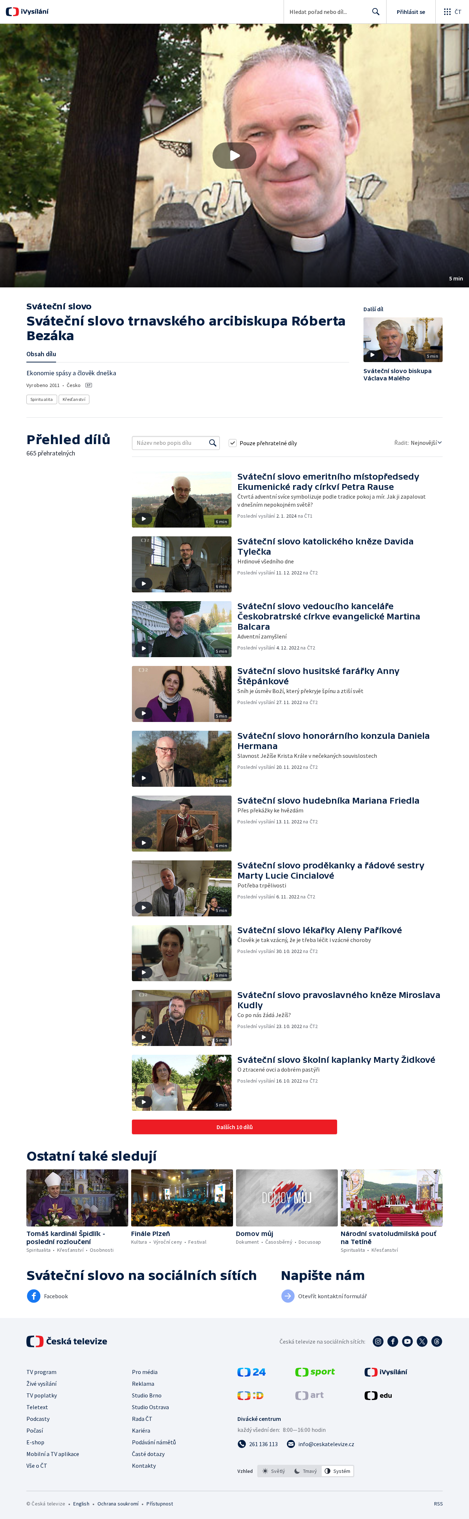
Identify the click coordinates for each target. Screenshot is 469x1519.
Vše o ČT (36, 1465)
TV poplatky (41, 1395)
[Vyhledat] (212, 443)
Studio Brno (147, 1395)
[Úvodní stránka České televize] (67, 1341)
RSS (438, 1503)
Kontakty (144, 1465)
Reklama (143, 1383)
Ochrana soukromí (118, 1503)
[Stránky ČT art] (309, 1397)
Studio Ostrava (150, 1407)
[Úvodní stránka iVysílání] (34, 11)
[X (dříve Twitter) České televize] (422, 1341)
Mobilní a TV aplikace (52, 1453)
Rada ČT (142, 1418)
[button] (234, 155)
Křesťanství (74, 399)
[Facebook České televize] (393, 1341)
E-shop (35, 1442)
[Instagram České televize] (378, 1341)
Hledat (376, 11)
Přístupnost (160, 1503)
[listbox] (305, 1471)
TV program (41, 1371)
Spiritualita (41, 399)
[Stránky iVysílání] (386, 1374)
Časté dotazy (148, 1453)
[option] (273, 1471)
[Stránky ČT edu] (378, 1397)
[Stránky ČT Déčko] (250, 1397)
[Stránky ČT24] (251, 1374)
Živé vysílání (41, 1383)
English (81, 1503)
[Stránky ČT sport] (315, 1374)
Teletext (37, 1407)
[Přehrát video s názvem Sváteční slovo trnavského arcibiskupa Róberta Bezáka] (234, 155)
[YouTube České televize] (407, 1341)
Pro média (145, 1371)
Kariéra (141, 1430)
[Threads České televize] (437, 1341)
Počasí (34, 1430)
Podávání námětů (154, 1442)
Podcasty (37, 1418)
